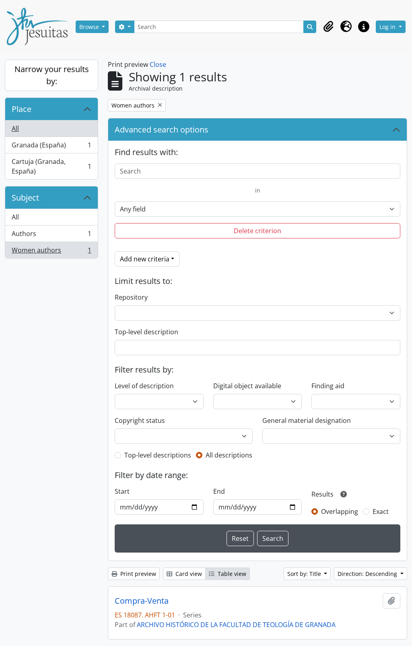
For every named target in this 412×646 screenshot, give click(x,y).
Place (21, 109)
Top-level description (146, 331)
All (15, 128)
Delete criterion (257, 230)
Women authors (51, 252)
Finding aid (327, 385)
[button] (328, 26)
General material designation (306, 420)
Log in (388, 27)
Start (122, 491)
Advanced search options (161, 129)
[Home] (40, 26)
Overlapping (339, 511)
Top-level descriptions (157, 455)
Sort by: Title (305, 574)
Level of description (144, 385)
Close (158, 64)
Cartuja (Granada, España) (51, 166)
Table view (231, 574)
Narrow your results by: (51, 75)
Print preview (137, 574)
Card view (188, 574)
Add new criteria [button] (144, 259)
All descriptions (229, 455)
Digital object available (247, 385)
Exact (381, 511)
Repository (131, 297)
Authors (51, 235)
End (219, 491)
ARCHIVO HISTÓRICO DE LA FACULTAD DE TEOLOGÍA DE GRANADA (236, 624)
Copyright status (140, 420)
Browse (90, 27)
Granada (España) (51, 147)
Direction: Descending (368, 574)
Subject (25, 197)
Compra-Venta (142, 601)
